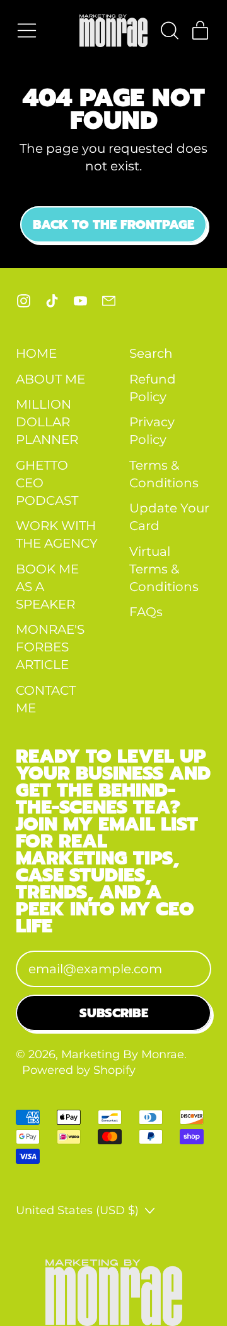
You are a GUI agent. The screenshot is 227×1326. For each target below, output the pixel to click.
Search (151, 353)
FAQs (146, 611)
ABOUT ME (50, 379)
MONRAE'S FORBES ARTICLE (50, 647)
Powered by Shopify (79, 1069)
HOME (36, 353)
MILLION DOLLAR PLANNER (47, 422)
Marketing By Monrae (122, 1054)
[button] (169, 30)
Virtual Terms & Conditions (164, 569)
